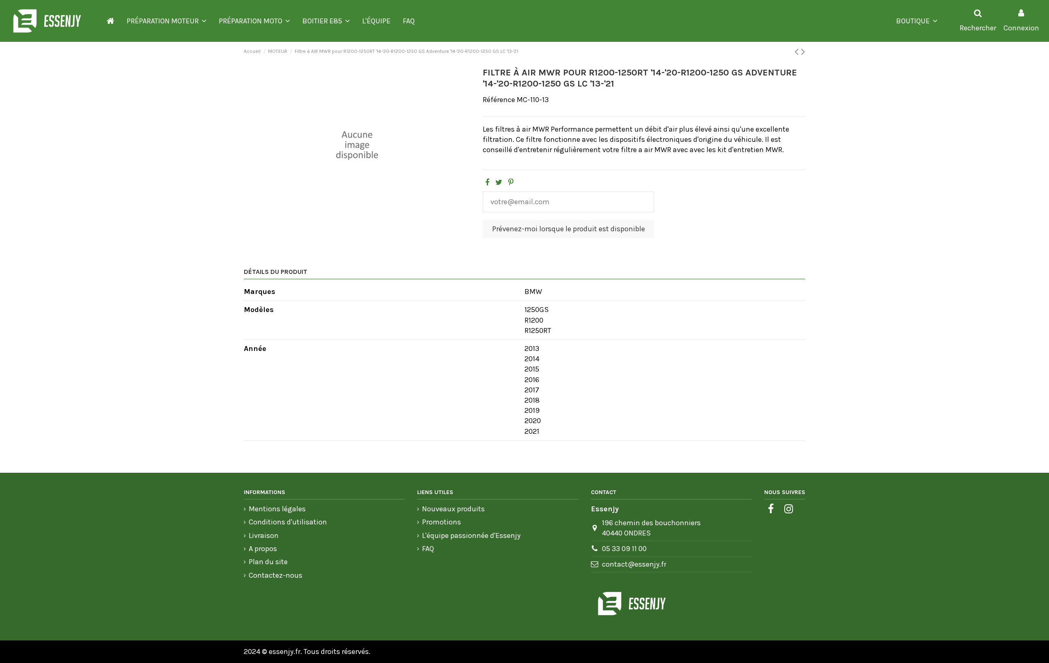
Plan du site (268, 561)
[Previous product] (798, 51)
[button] (166, 21)
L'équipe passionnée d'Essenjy (471, 535)
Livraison (264, 535)
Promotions (441, 521)
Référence (499, 99)
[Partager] (487, 182)
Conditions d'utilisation (288, 521)
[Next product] (803, 51)
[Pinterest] (510, 182)
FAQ (428, 548)
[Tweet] (498, 182)
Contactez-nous (275, 575)
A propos (263, 548)
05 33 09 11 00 (624, 548)
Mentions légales (277, 508)
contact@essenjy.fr (634, 564)
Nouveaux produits (453, 508)
